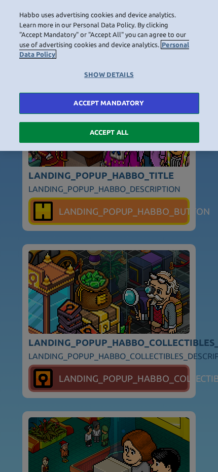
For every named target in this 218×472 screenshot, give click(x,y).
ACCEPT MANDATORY (109, 102)
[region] (109, 75)
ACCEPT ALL (109, 132)
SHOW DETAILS (109, 74)
